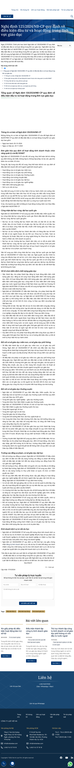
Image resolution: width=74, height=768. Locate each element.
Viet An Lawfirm (61, 16)
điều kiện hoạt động (24, 611)
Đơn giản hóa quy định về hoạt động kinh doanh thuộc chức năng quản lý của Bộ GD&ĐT (29, 78)
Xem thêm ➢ (6, 656)
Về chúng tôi (24, 10)
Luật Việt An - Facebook (61, 758)
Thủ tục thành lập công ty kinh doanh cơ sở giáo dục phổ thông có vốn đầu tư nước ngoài (62, 632)
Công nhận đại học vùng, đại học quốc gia (16, 81)
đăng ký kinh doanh (13, 544)
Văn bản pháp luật (53, 10)
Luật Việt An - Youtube (66, 758)
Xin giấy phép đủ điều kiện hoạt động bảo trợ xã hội (11, 631)
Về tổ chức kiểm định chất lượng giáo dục (16, 83)
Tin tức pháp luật (67, 10)
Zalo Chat (12, 764)
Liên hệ (7, 16)
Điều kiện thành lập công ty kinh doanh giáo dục (37, 631)
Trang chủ (14, 10)
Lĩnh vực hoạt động (38, 10)
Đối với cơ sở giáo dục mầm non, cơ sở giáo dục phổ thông (21, 86)
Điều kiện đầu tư (11, 611)
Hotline (3, 764)
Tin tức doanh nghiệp (14, 637)
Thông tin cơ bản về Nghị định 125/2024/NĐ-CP (18, 76)
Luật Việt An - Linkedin (72, 758)
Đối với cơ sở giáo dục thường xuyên (15, 88)
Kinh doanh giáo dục (38, 611)
